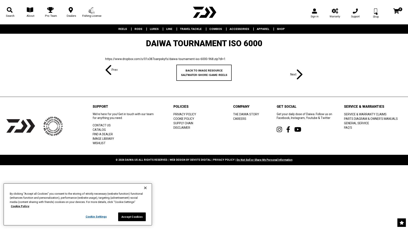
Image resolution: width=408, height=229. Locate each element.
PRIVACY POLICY (184, 114)
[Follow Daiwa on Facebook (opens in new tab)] (288, 129)
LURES (154, 29)
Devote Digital (200, 159)
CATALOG (99, 129)
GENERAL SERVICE (356, 123)
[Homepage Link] (204, 12)
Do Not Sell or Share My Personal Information (264, 159)
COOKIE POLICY (183, 118)
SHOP (281, 29)
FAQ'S (348, 127)
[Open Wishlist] (401, 222)
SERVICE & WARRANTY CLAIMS (365, 114)
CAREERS (239, 118)
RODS (138, 29)
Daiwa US (131, 159)
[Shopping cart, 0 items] (396, 11)
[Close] (145, 188)
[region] (77, 204)
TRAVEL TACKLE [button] (191, 29)
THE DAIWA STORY (246, 114)
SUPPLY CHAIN (183, 123)
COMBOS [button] (215, 29)
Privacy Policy (224, 159)
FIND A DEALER (103, 134)
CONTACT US (102, 125)
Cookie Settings (96, 216)
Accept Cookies (132, 216)
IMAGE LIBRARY (103, 138)
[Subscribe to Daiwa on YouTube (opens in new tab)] (297, 129)
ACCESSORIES (239, 29)
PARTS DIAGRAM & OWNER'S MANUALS (371, 118)
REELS (122, 29)
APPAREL (263, 29)
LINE (169, 29)
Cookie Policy (20, 206)
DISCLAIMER (181, 127)
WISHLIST (99, 143)
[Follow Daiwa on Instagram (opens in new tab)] (279, 129)
